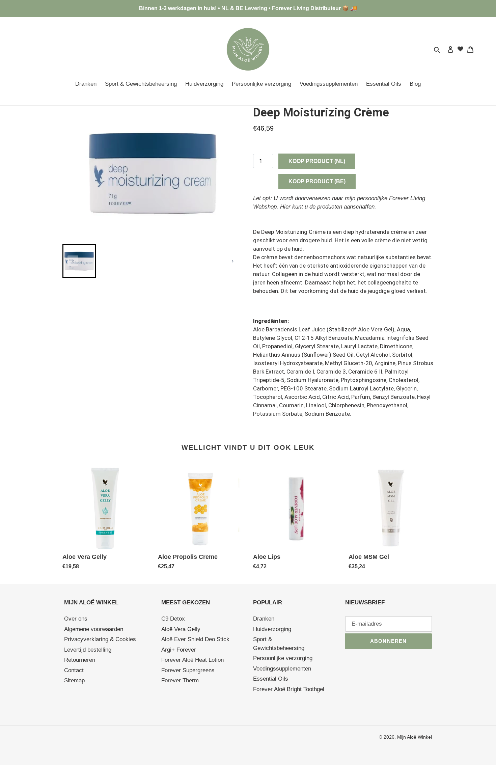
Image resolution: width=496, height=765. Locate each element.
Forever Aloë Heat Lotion (192, 660)
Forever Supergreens (188, 670)
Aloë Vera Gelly (180, 629)
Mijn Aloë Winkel (414, 737)
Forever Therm (180, 680)
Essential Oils (270, 679)
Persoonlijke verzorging (282, 658)
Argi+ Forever (178, 650)
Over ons (75, 619)
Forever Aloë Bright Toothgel (288, 689)
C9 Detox (173, 619)
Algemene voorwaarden (93, 629)
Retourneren (79, 660)
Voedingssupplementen (282, 668)
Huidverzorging (272, 629)
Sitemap (74, 680)
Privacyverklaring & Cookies (100, 639)
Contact (74, 670)
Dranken (263, 619)
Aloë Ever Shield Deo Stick (195, 639)
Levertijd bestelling (87, 650)
